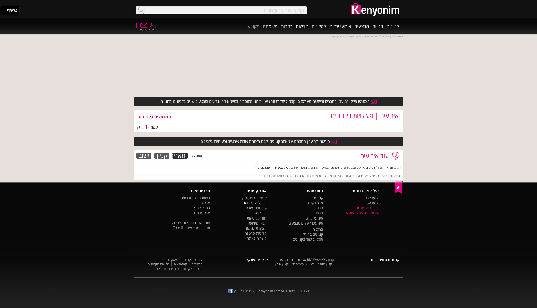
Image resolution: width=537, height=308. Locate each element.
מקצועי (252, 26)
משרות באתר (257, 238)
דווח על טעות (257, 218)
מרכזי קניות (314, 202)
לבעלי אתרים (256, 202)
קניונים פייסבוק (243, 291)
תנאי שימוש (258, 223)
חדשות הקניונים (158, 264)
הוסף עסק (371, 202)
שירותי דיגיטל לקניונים (362, 212)
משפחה (270, 26)
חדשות (302, 26)
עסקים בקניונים (191, 259)
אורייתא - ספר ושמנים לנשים (188, 222)
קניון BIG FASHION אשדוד (315, 259)
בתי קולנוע (202, 208)
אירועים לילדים (312, 223)
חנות (319, 213)
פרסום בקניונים (368, 207)
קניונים (393, 26)
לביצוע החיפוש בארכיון (269, 167)
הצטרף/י (143, 29)
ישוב (143, 156)
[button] (10, 10)
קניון (162, 156)
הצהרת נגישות (256, 228)
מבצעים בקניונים (154, 116)
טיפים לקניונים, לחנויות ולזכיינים (178, 268)
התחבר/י (152, 29)
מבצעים (361, 26)
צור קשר (260, 213)
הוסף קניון (372, 197)
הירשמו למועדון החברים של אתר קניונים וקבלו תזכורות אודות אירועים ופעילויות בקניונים (266, 141)
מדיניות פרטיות (256, 233)
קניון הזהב (325, 264)
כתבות (286, 26)
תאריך (178, 156)
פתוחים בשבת (256, 208)
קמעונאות (180, 264)
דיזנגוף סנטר (284, 259)
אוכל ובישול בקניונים (308, 239)
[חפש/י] (141, 10)
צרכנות (318, 229)
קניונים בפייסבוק (254, 197)
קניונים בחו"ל (313, 234)
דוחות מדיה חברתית (195, 197)
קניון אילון (281, 264)
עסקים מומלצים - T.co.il (191, 227)
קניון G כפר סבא (303, 264)
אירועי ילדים (340, 26)
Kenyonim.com (269, 291)
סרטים (205, 202)
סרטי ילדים (202, 213)
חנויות (377, 26)
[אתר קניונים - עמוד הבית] (399, 192)
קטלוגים (319, 26)
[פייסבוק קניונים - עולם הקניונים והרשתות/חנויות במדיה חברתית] (136, 25)
